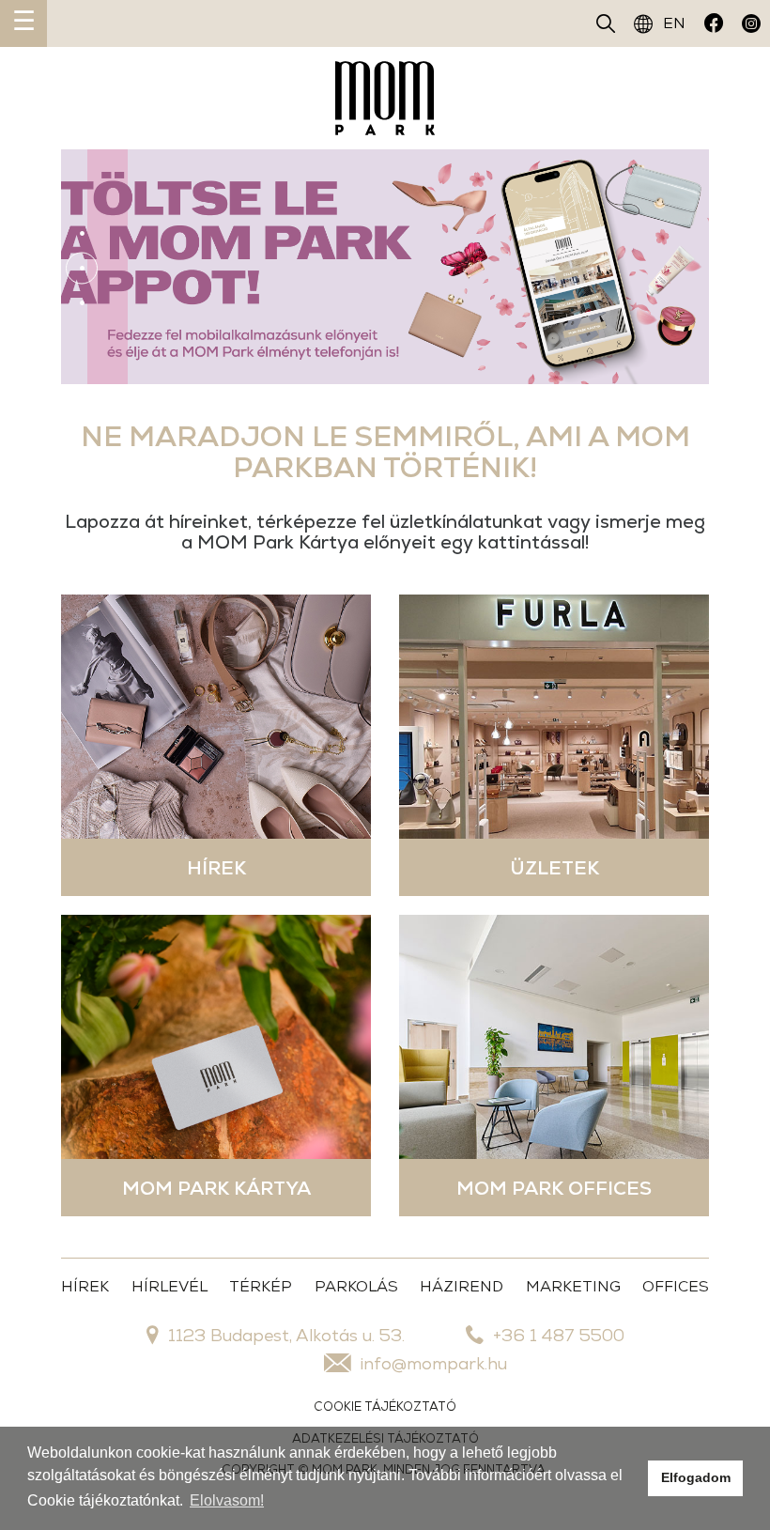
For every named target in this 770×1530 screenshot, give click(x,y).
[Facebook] (713, 23)
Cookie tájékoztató (385, 1406)
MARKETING (573, 1286)
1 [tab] (82, 233)
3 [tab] (82, 302)
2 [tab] (82, 268)
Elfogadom (696, 1477)
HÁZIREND (461, 1286)
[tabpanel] (385, 266)
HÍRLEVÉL (169, 1286)
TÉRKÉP (260, 1286)
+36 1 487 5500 (558, 1335)
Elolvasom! (227, 1500)
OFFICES (675, 1286)
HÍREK (85, 1286)
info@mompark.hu (434, 1363)
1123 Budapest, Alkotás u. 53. (286, 1335)
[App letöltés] (385, 266)
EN (674, 23)
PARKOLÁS (356, 1286)
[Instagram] (751, 23)
